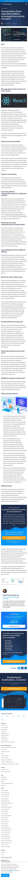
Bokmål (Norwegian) (5, 846)
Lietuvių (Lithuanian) (5, 832)
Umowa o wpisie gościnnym (7, 761)
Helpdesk (3, 785)
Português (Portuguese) (6, 807)
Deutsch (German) (5, 792)
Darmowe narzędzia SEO (6, 759)
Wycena (3, 781)
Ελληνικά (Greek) (5, 821)
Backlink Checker (5, 733)
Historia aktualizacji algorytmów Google (10, 764)
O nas (2, 854)
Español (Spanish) (5, 794)
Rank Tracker (4, 725)
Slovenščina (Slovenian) (6, 840)
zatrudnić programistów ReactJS (13, 214)
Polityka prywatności (5, 771)
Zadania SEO (4, 737)
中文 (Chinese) (4, 813)
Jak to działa (4, 749)
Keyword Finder (4, 727)
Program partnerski (5, 751)
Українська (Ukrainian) (6, 842)
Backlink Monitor (5, 735)
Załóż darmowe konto (14, 537)
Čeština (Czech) (4, 817)
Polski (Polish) (4, 805)
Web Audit (3, 731)
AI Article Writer (4, 739)
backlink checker (15, 120)
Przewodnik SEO (5, 757)
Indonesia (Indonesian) (6, 830)
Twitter (18, 716)
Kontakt (3, 852)
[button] (26, 4)
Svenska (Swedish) (5, 809)
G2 (2, 719)
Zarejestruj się (4, 779)
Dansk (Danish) (4, 819)
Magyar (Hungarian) (5, 827)
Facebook (2, 716)
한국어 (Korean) (4, 844)
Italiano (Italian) (4, 798)
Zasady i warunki (5, 769)
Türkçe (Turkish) (4, 811)
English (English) (4, 790)
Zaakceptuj (5, 875)
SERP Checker (4, 729)
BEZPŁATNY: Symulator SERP (7, 741)
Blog (2, 753)
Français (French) (5, 796)
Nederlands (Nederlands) (6, 803)
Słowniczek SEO (4, 755)
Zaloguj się (10, 541)
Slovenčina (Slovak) (5, 838)
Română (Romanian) (5, 836)
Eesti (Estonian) (4, 823)
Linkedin (24, 716)
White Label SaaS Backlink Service (8, 747)
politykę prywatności (13, 870)
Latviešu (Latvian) (5, 834)
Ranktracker (6, 4)
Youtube (7, 716)
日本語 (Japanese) (5, 800)
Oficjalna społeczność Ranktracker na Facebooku (13, 716)
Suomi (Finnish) (4, 825)
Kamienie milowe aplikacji (7, 783)
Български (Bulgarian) (6, 815)
